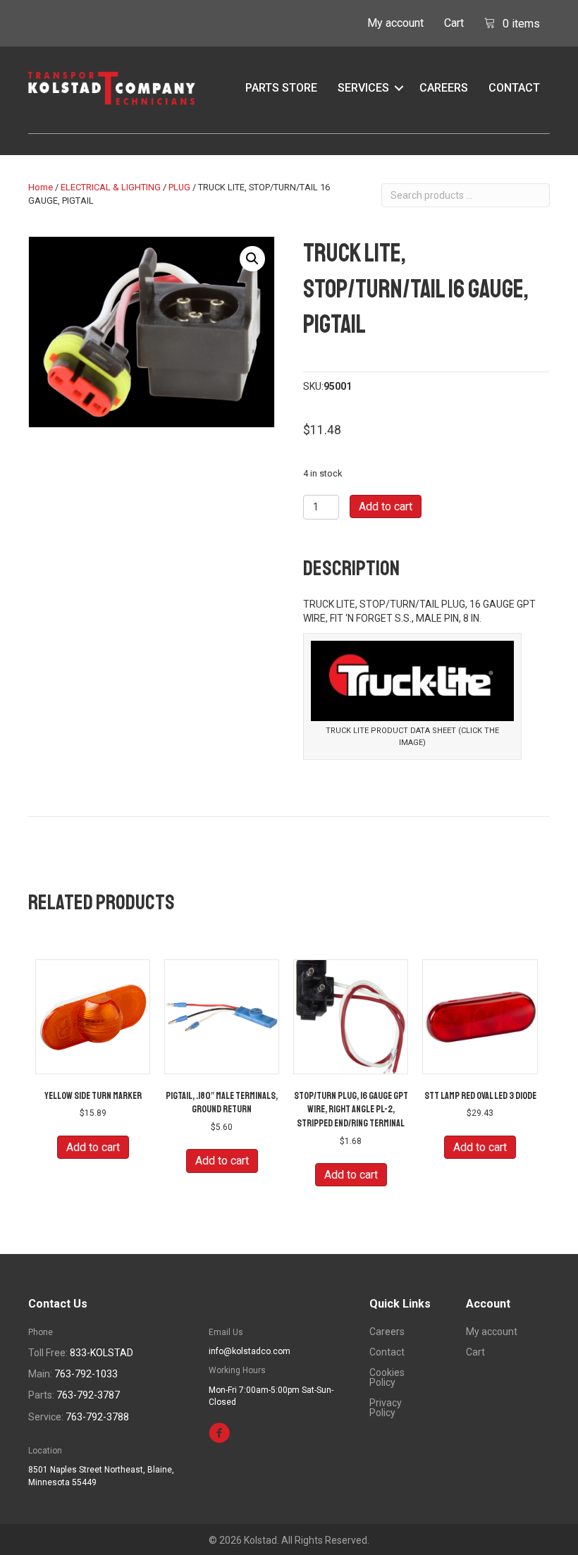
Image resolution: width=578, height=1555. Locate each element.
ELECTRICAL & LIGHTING (111, 187)
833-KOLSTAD (101, 1352)
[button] (399, 88)
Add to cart (385, 506)
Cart (454, 23)
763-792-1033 (86, 1373)
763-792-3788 (97, 1416)
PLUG (179, 187)
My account (395, 23)
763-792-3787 (88, 1395)
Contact (514, 87)
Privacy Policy (385, 1408)
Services (363, 87)
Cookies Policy (387, 1377)
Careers (443, 87)
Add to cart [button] (93, 1147)
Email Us (226, 1332)
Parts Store (281, 87)
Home (40, 187)
